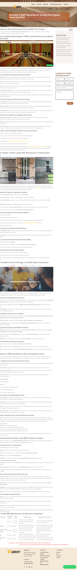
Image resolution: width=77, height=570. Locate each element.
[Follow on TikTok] (33, 1)
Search (70, 29)
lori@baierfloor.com (49, 1)
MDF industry (37, 187)
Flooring (45, 4)
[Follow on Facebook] (21, 1)
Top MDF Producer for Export (31, 438)
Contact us (58, 555)
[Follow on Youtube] (30, 1)
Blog (57, 9)
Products (39, 4)
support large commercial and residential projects (18, 141)
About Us (58, 552)
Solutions (50, 9)
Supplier (48, 555)
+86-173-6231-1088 (70, 1)
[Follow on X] (27, 567)
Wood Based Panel (55, 4)
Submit (70, 103)
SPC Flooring (43, 555)
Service (66, 4)
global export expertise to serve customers (37, 146)
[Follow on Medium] (28, 1)
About (61, 9)
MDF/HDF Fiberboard (13, 19)
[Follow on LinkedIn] (23, 1)
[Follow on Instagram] (26, 1)
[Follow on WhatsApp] (35, 1)
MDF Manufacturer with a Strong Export (23, 354)
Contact (67, 9)
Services (58, 557)
